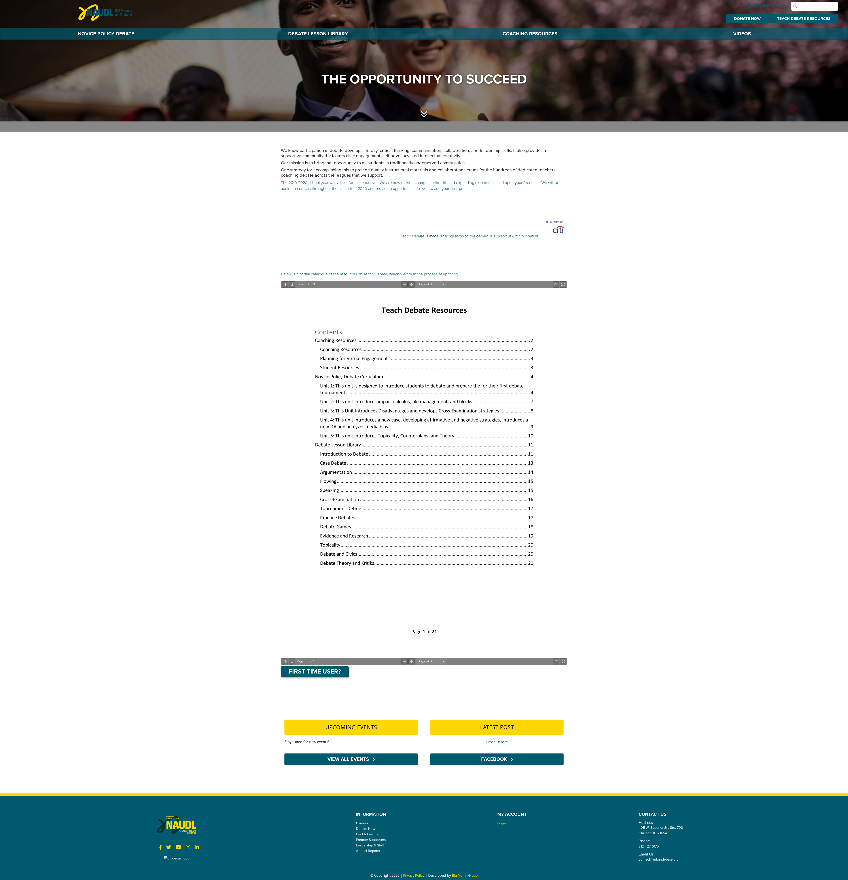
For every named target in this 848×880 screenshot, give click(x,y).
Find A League (367, 834)
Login (501, 823)
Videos (742, 34)
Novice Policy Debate (106, 34)
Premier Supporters (371, 839)
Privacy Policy (413, 875)
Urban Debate (497, 742)
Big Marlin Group (465, 875)
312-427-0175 (649, 846)
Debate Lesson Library (318, 34)
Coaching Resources (530, 34)
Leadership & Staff (370, 845)
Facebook (494, 759)
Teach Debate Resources (804, 18)
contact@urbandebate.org (659, 859)
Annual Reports (368, 850)
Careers (362, 823)
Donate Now (747, 18)
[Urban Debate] (109, 12)
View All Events (348, 759)
